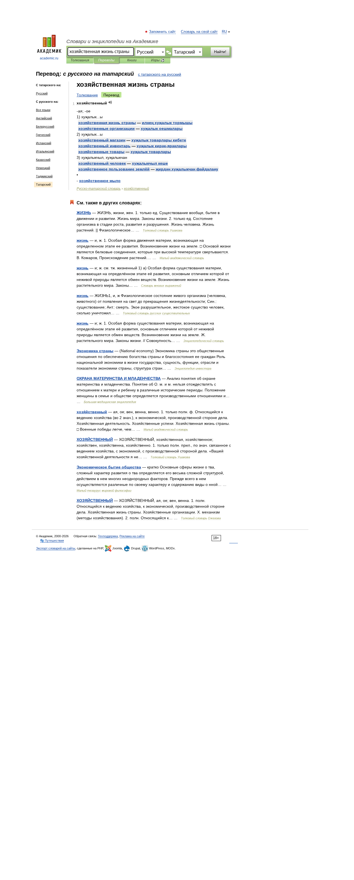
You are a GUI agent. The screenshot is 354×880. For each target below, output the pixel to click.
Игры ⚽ (158, 60)
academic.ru (49, 58)
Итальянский (45, 151)
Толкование (87, 95)
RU (224, 32)
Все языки (43, 110)
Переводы (106, 60)
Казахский (43, 159)
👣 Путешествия (52, 540)
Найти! (220, 51)
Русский (42, 93)
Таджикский (44, 176)
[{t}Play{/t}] (110, 102)
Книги (132, 60)
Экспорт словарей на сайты (55, 548)
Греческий (43, 134)
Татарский (43, 184)
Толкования (80, 60)
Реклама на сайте (132, 536)
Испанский (43, 143)
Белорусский (45, 126)
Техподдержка (108, 536)
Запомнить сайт (163, 32)
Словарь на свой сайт (199, 32)
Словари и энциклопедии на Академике (112, 41)
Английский (44, 118)
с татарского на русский (159, 74)
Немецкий (43, 168)
